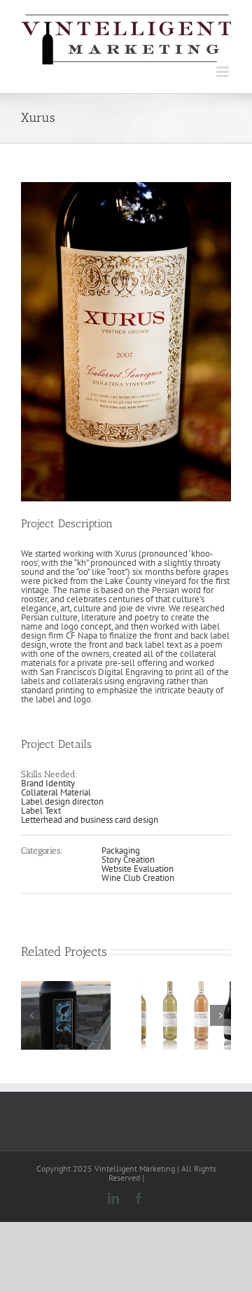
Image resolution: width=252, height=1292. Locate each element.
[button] (31, 1015)
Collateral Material (56, 792)
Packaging (121, 850)
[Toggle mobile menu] (223, 71)
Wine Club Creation (138, 878)
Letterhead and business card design (89, 820)
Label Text (41, 811)
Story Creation (128, 860)
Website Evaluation (138, 869)
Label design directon (62, 801)
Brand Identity (48, 783)
